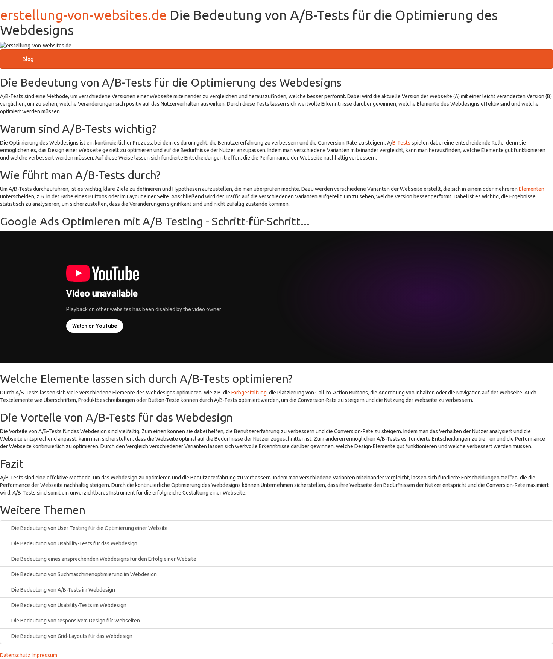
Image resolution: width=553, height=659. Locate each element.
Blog (28, 59)
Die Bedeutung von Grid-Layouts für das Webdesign (71, 636)
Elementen (531, 189)
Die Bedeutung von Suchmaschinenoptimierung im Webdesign (83, 574)
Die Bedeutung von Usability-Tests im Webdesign (68, 605)
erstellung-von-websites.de (83, 15)
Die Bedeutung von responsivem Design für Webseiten (75, 621)
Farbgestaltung (249, 393)
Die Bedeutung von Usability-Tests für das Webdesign (73, 543)
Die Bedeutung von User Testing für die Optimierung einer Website (89, 528)
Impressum (44, 655)
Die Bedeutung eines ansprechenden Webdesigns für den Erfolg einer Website (103, 559)
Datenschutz (15, 655)
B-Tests (401, 143)
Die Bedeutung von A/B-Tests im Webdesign (62, 590)
